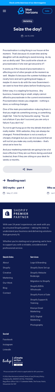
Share (29, 169)
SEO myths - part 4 (13, 187)
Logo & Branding (38, 262)
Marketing (27, 21)
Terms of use (29, 376)
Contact (7, 292)
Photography (36, 324)
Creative (7, 272)
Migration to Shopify (40, 280)
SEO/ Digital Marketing (36, 318)
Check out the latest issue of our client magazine (27, 3)
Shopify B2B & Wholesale (37, 288)
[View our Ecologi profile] (13, 361)
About (6, 262)
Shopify (6, 267)
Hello (47, 11)
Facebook (8, 339)
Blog (5, 287)
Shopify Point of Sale (40, 294)
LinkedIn (7, 349)
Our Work (7, 282)
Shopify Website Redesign (38, 274)
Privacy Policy (39, 376)
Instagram (8, 344)
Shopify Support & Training (39, 301)
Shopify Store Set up (40, 267)
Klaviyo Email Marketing (36, 309)
